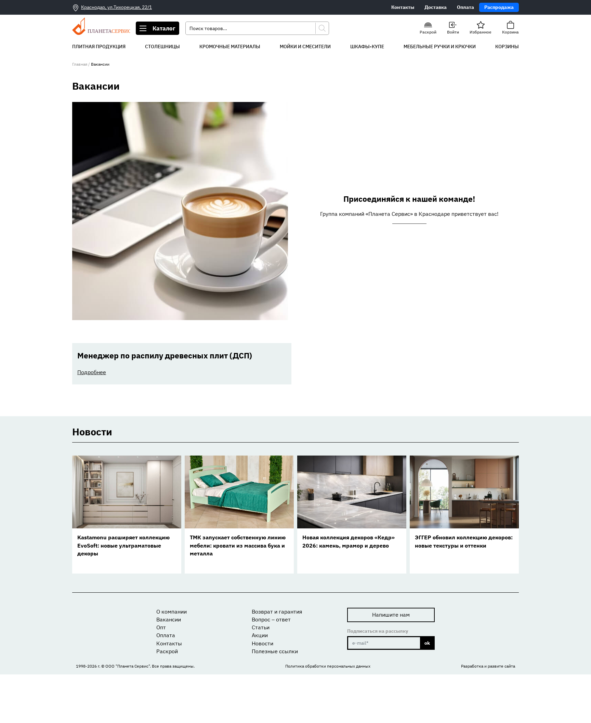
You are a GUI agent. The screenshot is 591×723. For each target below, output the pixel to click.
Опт (161, 627)
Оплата (465, 7)
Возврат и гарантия (277, 611)
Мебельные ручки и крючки (440, 46)
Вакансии (168, 619)
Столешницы (162, 46)
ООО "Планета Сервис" (127, 666)
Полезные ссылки (275, 651)
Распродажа (499, 7)
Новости (262, 643)
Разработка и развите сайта (488, 666)
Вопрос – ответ (271, 619)
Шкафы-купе (367, 46)
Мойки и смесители (305, 46)
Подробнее (91, 372)
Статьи (261, 627)
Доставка (435, 7)
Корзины (507, 46)
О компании (171, 611)
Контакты (402, 7)
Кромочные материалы (229, 46)
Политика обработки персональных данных (327, 666)
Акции (260, 635)
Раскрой (167, 651)
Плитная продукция (99, 46)
